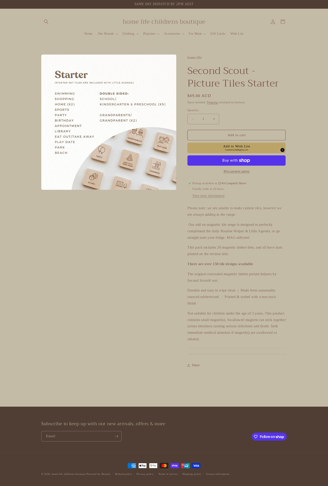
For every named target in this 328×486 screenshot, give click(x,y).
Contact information (218, 474)
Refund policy (123, 474)
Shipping (212, 102)
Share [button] (196, 365)
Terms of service (168, 474)
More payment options (237, 171)
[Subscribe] (116, 436)
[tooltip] (282, 150)
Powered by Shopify (99, 474)
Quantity (193, 110)
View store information (208, 195)
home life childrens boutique (69, 474)
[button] (46, 22)
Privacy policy (145, 474)
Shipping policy (191, 474)
